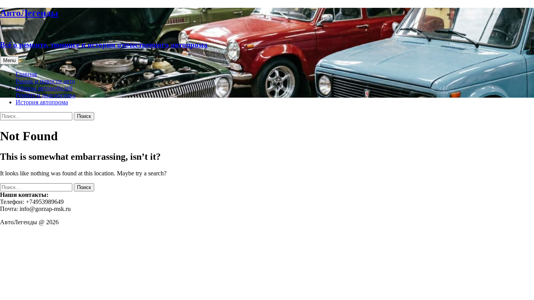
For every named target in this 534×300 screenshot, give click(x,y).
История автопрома (42, 102)
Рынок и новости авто (45, 81)
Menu (9, 60)
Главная (26, 74)
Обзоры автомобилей (44, 88)
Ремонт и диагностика (45, 95)
